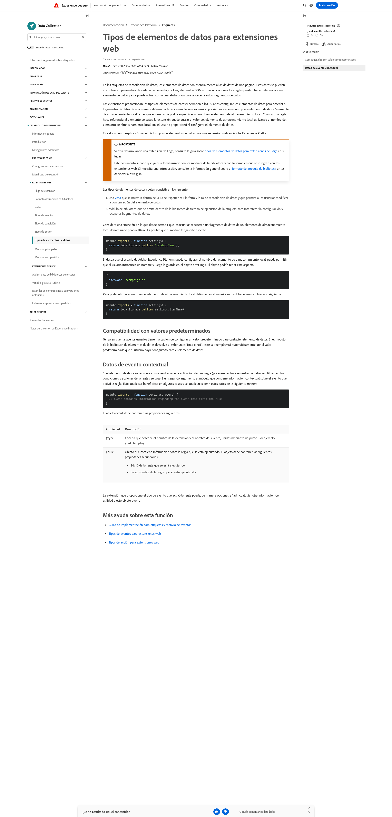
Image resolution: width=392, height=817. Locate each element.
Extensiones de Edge (44, 266)
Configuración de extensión (47, 166)
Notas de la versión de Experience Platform (54, 328)
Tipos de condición (45, 223)
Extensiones (37, 117)
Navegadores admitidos (45, 150)
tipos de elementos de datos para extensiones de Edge (241, 151)
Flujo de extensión (45, 191)
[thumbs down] (225, 811)
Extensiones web (41, 182)
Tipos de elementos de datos (52, 240)
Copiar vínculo (333, 43)
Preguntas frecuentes (42, 320)
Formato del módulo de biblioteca (54, 199)
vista (118, 198)
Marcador (314, 43)
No (321, 35)
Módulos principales (46, 249)
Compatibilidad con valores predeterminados (330, 59)
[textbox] (56, 37)
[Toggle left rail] (87, 16)
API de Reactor (38, 312)
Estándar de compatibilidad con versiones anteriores (55, 293)
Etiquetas (168, 25)
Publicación (36, 84)
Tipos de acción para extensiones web (134, 542)
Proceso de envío (42, 158)
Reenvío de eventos (41, 100)
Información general (43, 133)
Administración (39, 109)
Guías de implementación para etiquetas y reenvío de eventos (150, 525)
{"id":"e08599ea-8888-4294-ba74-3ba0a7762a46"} (140, 66)
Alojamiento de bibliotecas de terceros (53, 274)
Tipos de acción (43, 231)
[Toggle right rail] (304, 16)
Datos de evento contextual (321, 68)
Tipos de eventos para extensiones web (135, 533)
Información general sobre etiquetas (52, 60)
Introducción (38, 68)
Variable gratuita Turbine (46, 283)
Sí (312, 35)
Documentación (113, 25)
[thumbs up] (216, 811)
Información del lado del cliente (49, 92)
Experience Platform (143, 25)
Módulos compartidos (47, 257)
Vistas (38, 207)
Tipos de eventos (44, 215)
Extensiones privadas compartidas (51, 303)
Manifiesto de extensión (45, 174)
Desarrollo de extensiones (45, 125)
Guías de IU (36, 76)
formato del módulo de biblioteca (254, 168)
